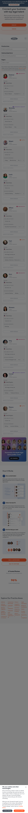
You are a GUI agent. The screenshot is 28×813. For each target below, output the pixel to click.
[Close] (25, 787)
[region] (14, 799)
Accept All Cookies (19, 810)
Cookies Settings (7, 810)
